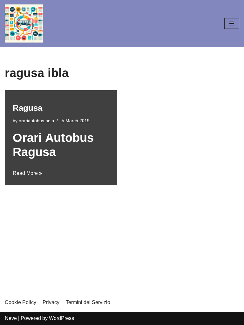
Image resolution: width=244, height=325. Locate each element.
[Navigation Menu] (231, 23)
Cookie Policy (20, 302)
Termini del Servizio (88, 302)
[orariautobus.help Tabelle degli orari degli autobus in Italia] (24, 23)
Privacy (51, 302)
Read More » (27, 173)
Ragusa (27, 108)
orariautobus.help (36, 120)
